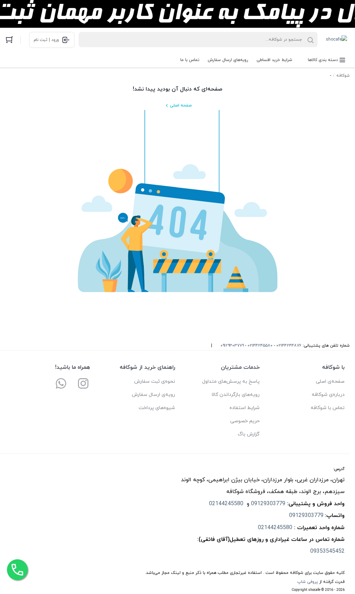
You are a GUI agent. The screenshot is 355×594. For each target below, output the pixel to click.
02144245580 (227, 504)
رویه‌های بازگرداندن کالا (235, 394)
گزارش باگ (249, 434)
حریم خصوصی (245, 421)
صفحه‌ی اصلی (330, 381)
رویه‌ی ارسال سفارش (153, 394)
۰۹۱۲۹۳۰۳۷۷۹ (232, 345)
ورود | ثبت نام (46, 40)
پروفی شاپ (307, 582)
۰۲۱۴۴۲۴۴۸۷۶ (288, 345)
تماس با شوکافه (328, 408)
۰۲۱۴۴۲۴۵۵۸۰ (260, 345)
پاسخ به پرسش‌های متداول (231, 381)
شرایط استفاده (245, 408)
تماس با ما (189, 60)
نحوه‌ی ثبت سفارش (154, 381)
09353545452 (327, 551)
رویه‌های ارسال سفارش (228, 60)
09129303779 (268, 504)
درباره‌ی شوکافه (328, 394)
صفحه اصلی (181, 105)
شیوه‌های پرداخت (157, 408)
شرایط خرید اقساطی (274, 60)
